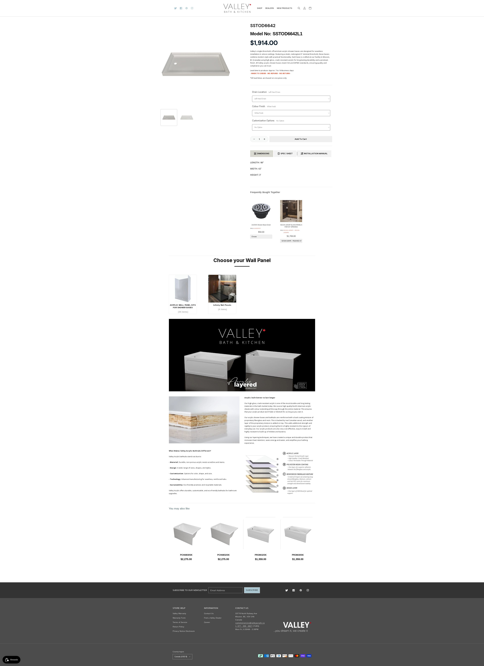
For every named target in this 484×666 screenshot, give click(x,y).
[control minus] (252, 139)
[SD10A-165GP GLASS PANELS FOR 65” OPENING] (291, 211)
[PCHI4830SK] (186, 534)
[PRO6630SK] (297, 534)
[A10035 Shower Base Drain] (261, 211)
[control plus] (265, 139)
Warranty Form (179, 618)
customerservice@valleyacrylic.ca (250, 623)
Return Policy (178, 627)
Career (207, 622)
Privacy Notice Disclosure (184, 631)
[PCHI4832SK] (223, 534)
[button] (299, 8)
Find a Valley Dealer (213, 618)
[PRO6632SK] (260, 534)
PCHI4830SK (186, 555)
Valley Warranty (179, 613)
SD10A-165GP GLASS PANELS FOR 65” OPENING (291, 226)
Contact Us (209, 613)
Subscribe (252, 590)
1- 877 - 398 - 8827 (243, 626)
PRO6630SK (298, 555)
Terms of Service (180, 622)
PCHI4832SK (223, 555)
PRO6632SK (261, 555)
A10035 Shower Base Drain (261, 225)
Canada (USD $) (181, 657)
